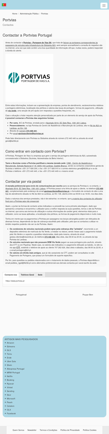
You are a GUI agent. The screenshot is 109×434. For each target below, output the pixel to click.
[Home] (5, 4)
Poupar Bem (88, 294)
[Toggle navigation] (103, 6)
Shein (9, 365)
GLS (9, 350)
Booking (10, 380)
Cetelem (10, 406)
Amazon (10, 342)
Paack (9, 402)
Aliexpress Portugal (15, 368)
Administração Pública (29, 13)
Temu (9, 354)
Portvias (44, 13)
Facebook (11, 413)
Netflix (10, 376)
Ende (9, 357)
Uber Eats (11, 361)
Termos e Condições (48, 430)
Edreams (11, 346)
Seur (9, 394)
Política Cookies (89, 430)
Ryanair (10, 383)
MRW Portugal (13, 372)
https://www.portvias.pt (15, 280)
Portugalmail (21, 294)
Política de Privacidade (70, 430)
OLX (9, 409)
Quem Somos (18, 430)
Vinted (10, 387)
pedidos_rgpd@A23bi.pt (21, 263)
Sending (10, 391)
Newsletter (32, 430)
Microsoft (11, 398)
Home (14, 13)
